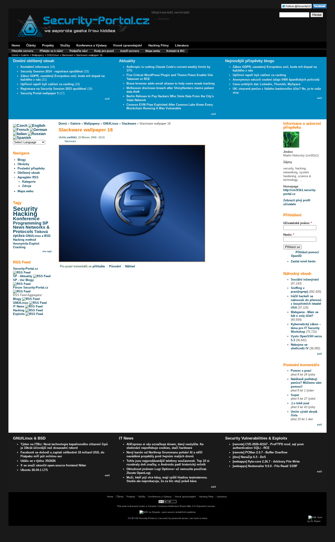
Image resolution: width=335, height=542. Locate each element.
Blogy (22, 159)
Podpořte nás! (79, 51)
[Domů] (81, 35)
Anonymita (20, 243)
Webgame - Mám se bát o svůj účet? (304, 314)
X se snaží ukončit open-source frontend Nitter (53, 465)
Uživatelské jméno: (297, 223)
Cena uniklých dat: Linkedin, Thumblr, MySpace (266, 84)
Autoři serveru (129, 51)
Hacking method (24, 239)
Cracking (19, 247)
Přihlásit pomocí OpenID (305, 254)
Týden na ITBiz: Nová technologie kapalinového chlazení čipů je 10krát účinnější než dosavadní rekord (64, 446)
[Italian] (20, 134)
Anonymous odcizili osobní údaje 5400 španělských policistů (276, 79)
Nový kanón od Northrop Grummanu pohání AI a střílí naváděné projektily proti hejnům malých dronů (164, 454)
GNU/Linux (53, 55)
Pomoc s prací (301, 370)
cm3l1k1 (72, 137)
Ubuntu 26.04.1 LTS (34, 470)
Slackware (67, 55)
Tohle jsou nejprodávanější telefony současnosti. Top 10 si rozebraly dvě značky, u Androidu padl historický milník (167, 462)
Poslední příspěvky (31, 168)
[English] (36, 125)
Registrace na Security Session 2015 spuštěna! (53, 88)
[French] (21, 130)
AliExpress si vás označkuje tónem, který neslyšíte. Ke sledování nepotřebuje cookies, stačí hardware (165, 446)
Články (31, 45)
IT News (19, 306)
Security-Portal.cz (25, 268)
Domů (15, 55)
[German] (38, 130)
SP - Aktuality (23, 276)
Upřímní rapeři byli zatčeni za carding (47, 84)
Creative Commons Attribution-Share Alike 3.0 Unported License (181, 506)
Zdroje (26, 186)
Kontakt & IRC (175, 51)
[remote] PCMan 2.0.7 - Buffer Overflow (260, 452)
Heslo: (288, 234)
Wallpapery (38, 55)
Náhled (130, 266)
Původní (115, 266)
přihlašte (99, 266)
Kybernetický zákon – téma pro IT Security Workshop (306, 327)
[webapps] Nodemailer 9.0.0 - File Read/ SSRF (265, 466)
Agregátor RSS (28, 177)
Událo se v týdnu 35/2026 (38, 461)
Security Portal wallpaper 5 (40, 93)
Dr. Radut (315, 521)
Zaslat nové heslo (303, 261)
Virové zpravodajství (127, 45)
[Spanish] (22, 138)
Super (295, 395)
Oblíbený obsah (29, 172)
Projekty (48, 45)
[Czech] (20, 125)
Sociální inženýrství (305, 279)
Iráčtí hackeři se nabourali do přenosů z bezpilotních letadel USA (306, 301)
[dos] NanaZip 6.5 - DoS (249, 457)
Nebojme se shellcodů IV (300, 346)
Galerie (25, 55)
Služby (65, 45)
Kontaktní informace (35, 67)
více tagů (47, 251)
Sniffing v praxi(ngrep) (299, 290)
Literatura (181, 45)
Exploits (19, 314)
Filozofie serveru (22, 51)
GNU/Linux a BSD (38, 236)
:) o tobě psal (300, 403)
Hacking (25, 213)
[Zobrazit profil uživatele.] (291, 146)
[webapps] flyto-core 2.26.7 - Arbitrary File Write (266, 461)
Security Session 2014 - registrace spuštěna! (52, 71)
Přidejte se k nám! (51, 51)
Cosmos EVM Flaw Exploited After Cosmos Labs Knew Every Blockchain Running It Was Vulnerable (169, 106)
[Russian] (37, 134)
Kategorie (29, 181)
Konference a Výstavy (91, 45)
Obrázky (23, 164)
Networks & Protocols (31, 229)
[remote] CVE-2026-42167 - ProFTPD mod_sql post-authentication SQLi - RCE (268, 446)
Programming (27, 223)
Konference (26, 218)
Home (16, 45)
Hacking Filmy (158, 45)
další (107, 99)
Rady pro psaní (104, 51)
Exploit (34, 243)
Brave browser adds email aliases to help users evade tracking (170, 83)
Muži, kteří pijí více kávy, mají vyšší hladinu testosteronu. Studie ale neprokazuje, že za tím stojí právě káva (167, 479)
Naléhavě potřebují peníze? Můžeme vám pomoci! (306, 382)
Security (25, 208)
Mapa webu (152, 51)
